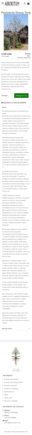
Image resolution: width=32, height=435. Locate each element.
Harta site (8, 398)
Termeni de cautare (11, 379)
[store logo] (11, 3)
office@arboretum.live (12, 423)
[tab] (16, 107)
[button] (11, 51)
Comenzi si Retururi (11, 388)
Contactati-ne (9, 391)
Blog (6, 395)
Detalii (4, 107)
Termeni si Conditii (11, 401)
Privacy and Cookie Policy (13, 382)
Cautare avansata (10, 385)
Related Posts (7, 328)
